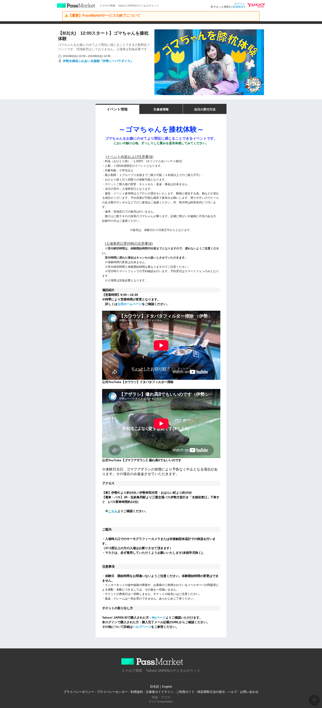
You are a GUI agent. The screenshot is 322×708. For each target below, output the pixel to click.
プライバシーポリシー (79, 692)
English (167, 686)
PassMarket (76, 5)
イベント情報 (117, 109)
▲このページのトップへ (314, 700)
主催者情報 (161, 109)
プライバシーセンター (112, 692)
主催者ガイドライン (159, 692)
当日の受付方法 (205, 109)
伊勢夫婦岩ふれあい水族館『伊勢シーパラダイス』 (98, 61)
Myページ (159, 617)
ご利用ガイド (185, 692)
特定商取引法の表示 (211, 692)
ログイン (239, 3)
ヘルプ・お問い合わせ (243, 692)
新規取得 (238, 6)
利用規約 (137, 692)
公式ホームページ (129, 304)
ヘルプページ (142, 626)
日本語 (154, 686)
